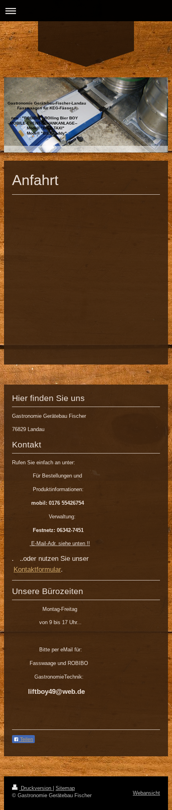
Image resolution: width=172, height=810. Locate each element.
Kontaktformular (37, 569)
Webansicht (146, 793)
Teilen (26, 739)
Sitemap (65, 788)
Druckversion (36, 788)
